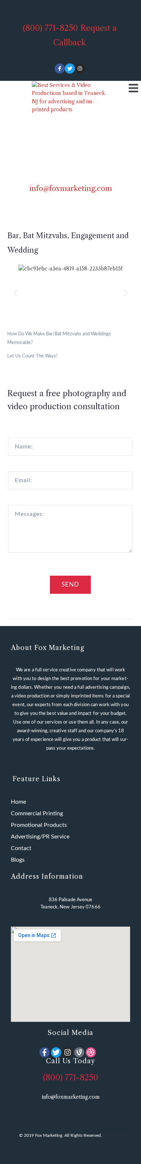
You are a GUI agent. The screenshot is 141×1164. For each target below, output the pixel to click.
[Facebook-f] (60, 68)
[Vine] (79, 1052)
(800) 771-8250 (50, 28)
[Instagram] (80, 68)
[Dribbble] (91, 1052)
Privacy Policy (116, 1135)
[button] (15, 293)
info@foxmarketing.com (70, 188)
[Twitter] (70, 68)
